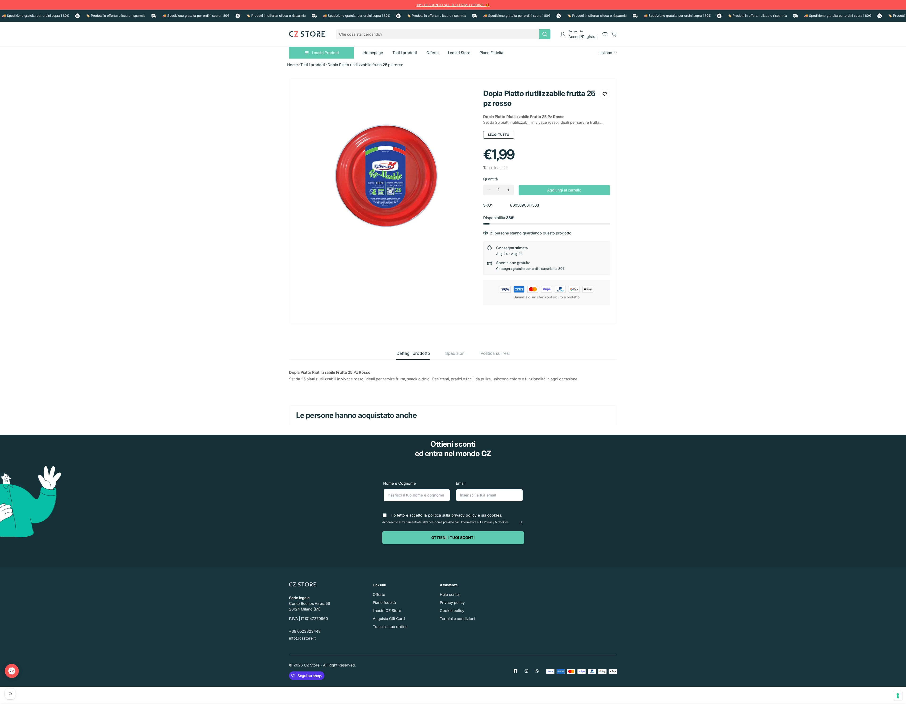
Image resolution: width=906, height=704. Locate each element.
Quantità (490, 179)
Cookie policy (452, 610)
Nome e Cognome (399, 483)
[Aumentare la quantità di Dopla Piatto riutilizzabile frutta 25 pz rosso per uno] (508, 190)
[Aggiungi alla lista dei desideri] (605, 94)
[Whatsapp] (537, 671)
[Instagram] (526, 671)
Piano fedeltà (384, 602)
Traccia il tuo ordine (390, 626)
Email (461, 483)
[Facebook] (515, 671)
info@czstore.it (302, 638)
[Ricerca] (544, 34)
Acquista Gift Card (389, 618)
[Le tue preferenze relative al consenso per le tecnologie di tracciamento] (897, 695)
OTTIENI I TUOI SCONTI (453, 537)
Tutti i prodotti (312, 64)
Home (292, 64)
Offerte (379, 594)
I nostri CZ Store (387, 610)
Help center (450, 594)
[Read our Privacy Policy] (521, 523)
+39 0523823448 (305, 631)
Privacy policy (452, 602)
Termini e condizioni (457, 618)
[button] (614, 34)
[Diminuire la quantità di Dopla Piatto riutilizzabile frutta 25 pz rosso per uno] (488, 190)
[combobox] (443, 34)
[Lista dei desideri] (605, 34)
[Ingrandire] (466, 96)
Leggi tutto (498, 134)
